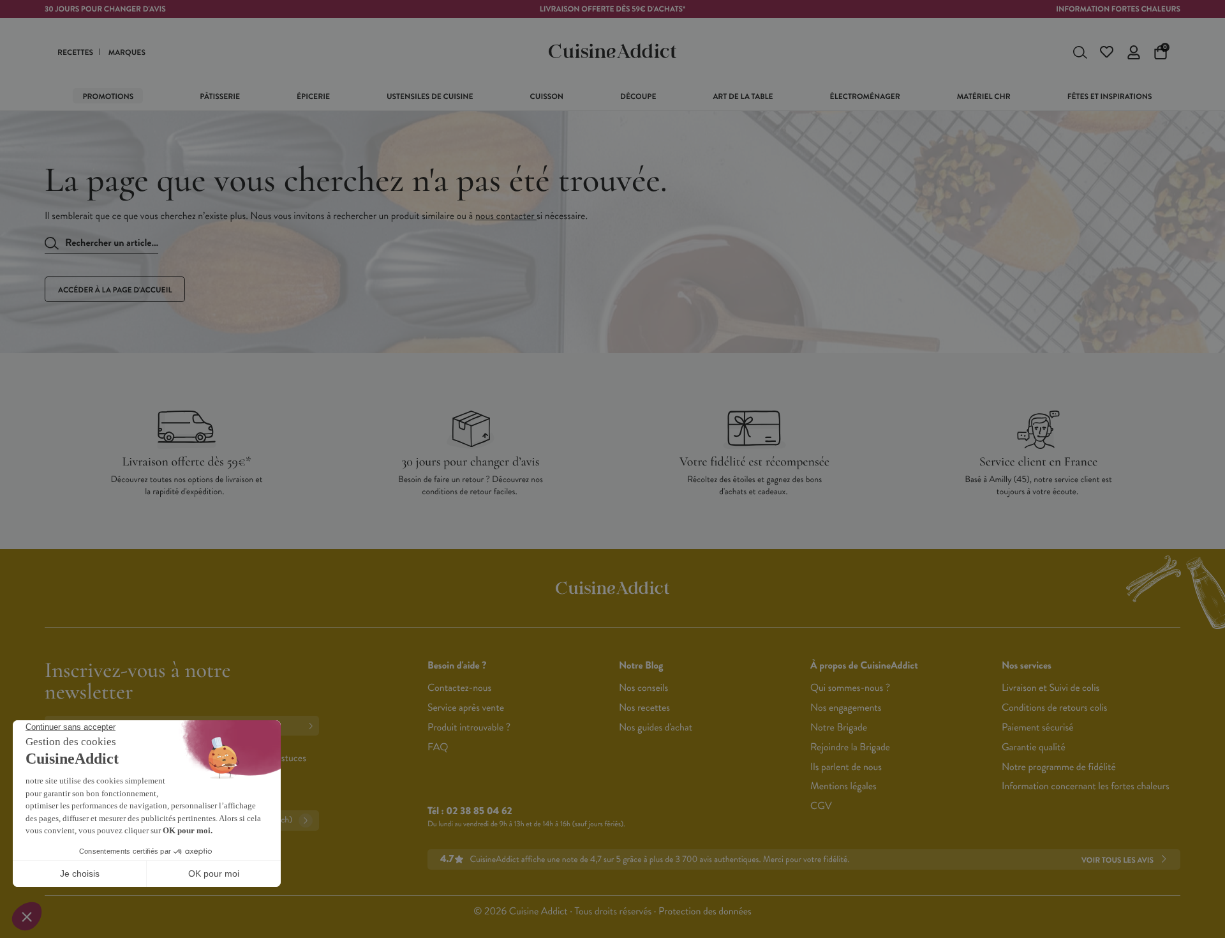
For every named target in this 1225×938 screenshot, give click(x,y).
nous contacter (506, 216)
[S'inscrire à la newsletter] (313, 726)
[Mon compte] (1134, 52)
